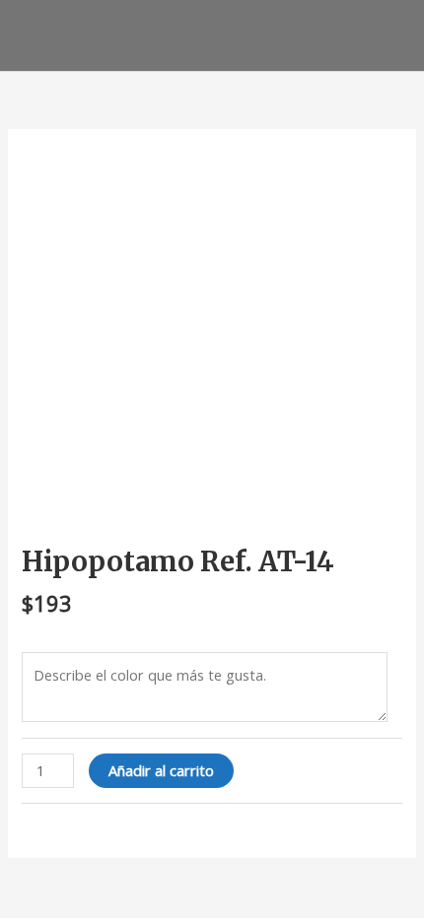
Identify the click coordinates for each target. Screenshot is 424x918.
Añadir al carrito (161, 770)
